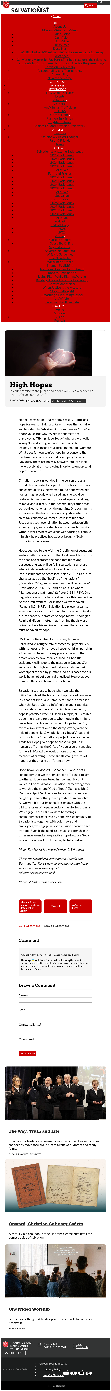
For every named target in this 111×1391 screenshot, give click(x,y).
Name (23, 995)
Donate (74, 5)
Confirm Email (30, 1024)
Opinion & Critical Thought (68, 401)
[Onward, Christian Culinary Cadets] (55, 1210)
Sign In (63, 5)
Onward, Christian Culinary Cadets (46, 1223)
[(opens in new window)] (39, 1346)
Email (23, 1010)
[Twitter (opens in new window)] (73, 1373)
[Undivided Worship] (55, 1296)
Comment (26, 1039)
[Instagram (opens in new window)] (89, 1373)
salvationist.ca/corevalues (36, 873)
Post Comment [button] (27, 1053)
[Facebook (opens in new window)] (66, 1373)
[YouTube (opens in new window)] (81, 1373)
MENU (99, 2)
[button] (30, 906)
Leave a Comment (56, 925)
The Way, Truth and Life (34, 1131)
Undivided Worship (29, 1309)
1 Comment (32, 925)
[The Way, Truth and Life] (55, 1118)
